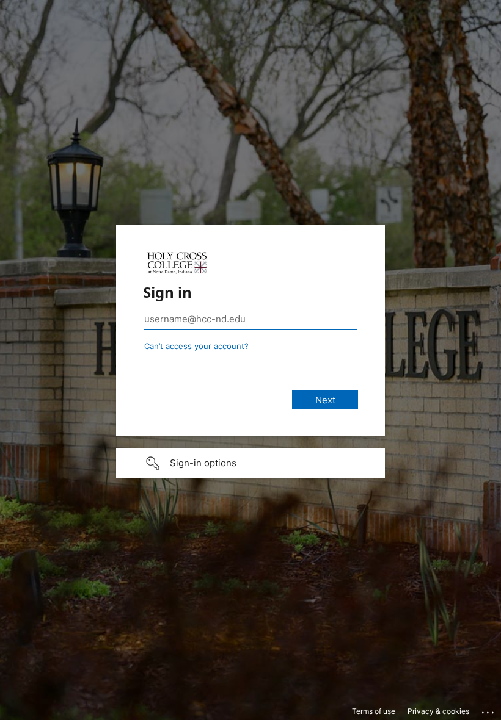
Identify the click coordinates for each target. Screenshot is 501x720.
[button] (250, 463)
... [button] (488, 710)
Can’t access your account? (196, 346)
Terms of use (373, 711)
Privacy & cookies (438, 711)
